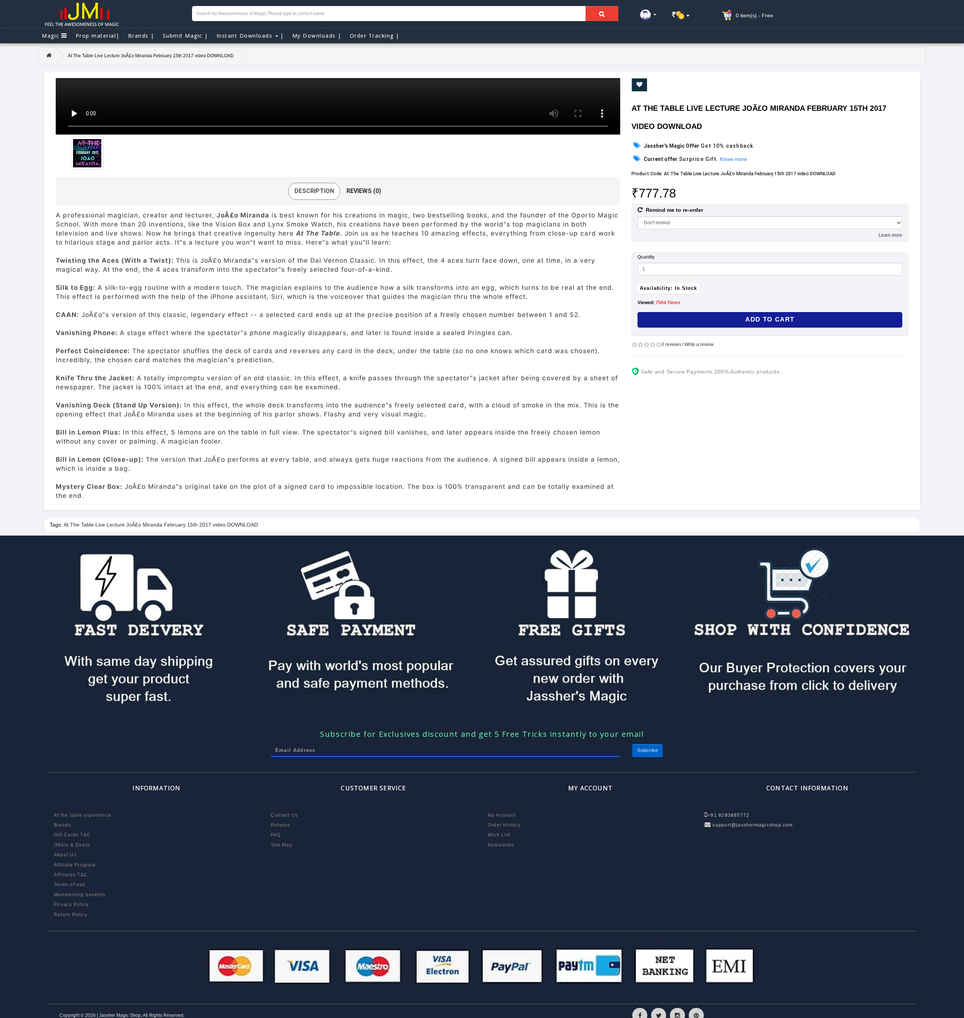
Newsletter (501, 845)
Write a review (699, 344)
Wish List (499, 834)
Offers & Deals (72, 845)
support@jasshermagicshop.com (752, 825)
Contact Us (284, 815)
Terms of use (69, 884)
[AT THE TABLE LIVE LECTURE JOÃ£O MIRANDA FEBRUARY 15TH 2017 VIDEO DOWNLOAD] (87, 153)
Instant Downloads (250, 35)
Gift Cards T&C (72, 834)
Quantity (646, 257)
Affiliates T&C (71, 874)
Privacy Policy (71, 904)
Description (314, 190)
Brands (141, 35)
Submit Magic (185, 35)
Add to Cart (769, 319)
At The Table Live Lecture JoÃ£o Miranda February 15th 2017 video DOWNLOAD (161, 525)
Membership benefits (79, 894)
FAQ (276, 834)
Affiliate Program (75, 865)
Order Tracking (375, 35)
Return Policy (70, 914)
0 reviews (671, 344)
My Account (502, 815)
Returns (280, 825)
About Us (65, 854)
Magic (51, 35)
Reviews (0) (363, 190)
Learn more (890, 235)
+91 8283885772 (728, 815)
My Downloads (317, 35)
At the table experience (82, 815)
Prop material (98, 35)
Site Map (282, 845)
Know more (733, 159)
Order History (504, 825)
